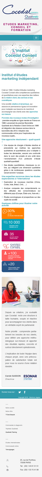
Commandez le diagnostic (14, 425)
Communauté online (12, 446)
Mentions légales (34, 397)
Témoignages (10, 449)
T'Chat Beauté (10, 414)
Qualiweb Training (11, 432)
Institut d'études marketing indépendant (20, 76)
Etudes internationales (13, 442)
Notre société (10, 408)
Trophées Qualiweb (12, 429)
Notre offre (9, 411)
